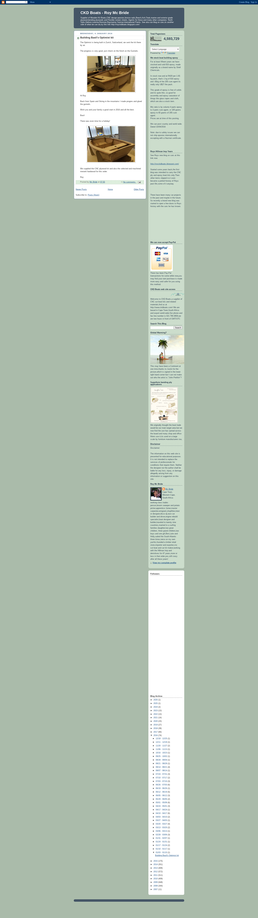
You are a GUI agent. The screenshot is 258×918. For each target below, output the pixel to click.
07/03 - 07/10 (162, 781)
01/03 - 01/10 (162, 852)
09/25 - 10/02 (162, 756)
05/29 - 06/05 (162, 799)
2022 (155, 714)
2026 (155, 700)
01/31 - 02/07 (162, 838)
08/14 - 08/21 (162, 767)
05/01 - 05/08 (162, 803)
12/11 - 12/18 (162, 742)
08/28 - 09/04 (162, 760)
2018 (155, 728)
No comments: (129, 182)
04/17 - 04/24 (162, 810)
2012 (155, 872)
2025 (155, 703)
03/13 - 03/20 (162, 827)
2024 (155, 707)
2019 (155, 725)
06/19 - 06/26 (162, 788)
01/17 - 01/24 (162, 845)
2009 (155, 882)
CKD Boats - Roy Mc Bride (104, 12)
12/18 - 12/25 (162, 739)
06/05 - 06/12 (162, 795)
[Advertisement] (162, 647)
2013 (155, 868)
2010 (155, 879)
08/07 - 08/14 (162, 771)
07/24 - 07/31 (162, 774)
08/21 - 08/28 (162, 763)
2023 (155, 711)
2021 (155, 718)
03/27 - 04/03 (162, 820)
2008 (155, 886)
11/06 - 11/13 (162, 749)
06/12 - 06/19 (162, 792)
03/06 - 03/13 (162, 831)
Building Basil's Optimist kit (97, 37)
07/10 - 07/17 (162, 778)
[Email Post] (139, 182)
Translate (171, 53)
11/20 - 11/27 (162, 746)
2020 (155, 721)
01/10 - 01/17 (162, 849)
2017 (155, 732)
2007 (155, 889)
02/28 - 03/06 (162, 835)
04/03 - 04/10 (162, 817)
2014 (155, 864)
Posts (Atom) (93, 195)
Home (110, 189)
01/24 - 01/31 (162, 842)
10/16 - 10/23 (162, 753)
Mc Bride (169, 489)
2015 (155, 861)
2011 (155, 875)
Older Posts (139, 189)
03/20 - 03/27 (162, 824)
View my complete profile (164, 563)
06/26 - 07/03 (162, 785)
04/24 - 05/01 (162, 806)
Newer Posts (81, 189)
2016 (155, 735)
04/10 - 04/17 (162, 813)
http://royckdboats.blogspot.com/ (164, 164)
